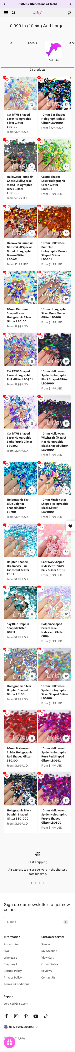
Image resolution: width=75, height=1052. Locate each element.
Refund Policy (13, 971)
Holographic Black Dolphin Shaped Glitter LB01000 (19, 814)
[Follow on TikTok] (45, 1016)
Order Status (49, 964)
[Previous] (4, 4)
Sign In (45, 944)
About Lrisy (11, 944)
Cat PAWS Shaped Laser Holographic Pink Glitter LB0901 (20, 375)
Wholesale (10, 957)
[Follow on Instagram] (16, 1016)
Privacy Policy (13, 977)
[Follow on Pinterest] (26, 1016)
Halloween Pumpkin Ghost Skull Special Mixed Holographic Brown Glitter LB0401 (20, 251)
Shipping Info (12, 964)
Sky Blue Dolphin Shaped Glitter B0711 (18, 628)
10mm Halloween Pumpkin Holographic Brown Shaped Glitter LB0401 (54, 251)
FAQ (6, 951)
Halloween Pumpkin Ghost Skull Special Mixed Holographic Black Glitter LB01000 (20, 185)
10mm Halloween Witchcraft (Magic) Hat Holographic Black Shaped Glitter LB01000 (54, 442)
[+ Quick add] (31, 104)
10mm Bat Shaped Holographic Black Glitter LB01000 (53, 119)
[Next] (70, 4)
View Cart (47, 957)
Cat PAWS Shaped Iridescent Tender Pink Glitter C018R (53, 566)
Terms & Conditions (16, 984)
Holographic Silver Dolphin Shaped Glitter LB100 (19, 690)
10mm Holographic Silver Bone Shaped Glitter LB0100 (54, 313)
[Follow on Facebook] (6, 1016)
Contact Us (48, 977)
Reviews (46, 971)
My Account (49, 951)
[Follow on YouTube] (35, 1016)
